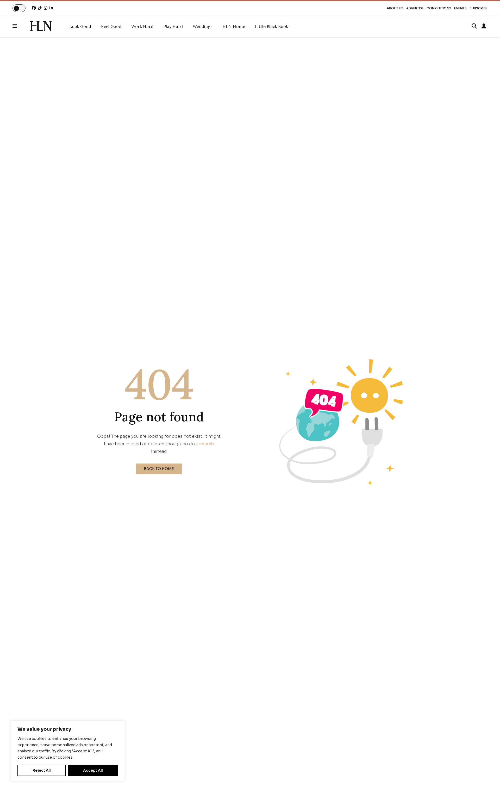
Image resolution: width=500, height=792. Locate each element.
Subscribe (479, 8)
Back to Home (159, 468)
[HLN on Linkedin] (51, 8)
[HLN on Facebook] (34, 8)
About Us (395, 8)
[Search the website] (474, 26)
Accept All (93, 770)
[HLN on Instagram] (45, 8)
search (206, 444)
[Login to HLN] (484, 26)
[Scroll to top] (487, 779)
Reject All (42, 770)
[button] (21, 26)
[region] (67, 751)
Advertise (415, 8)
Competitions (439, 8)
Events (460, 8)
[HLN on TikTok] (40, 8)
